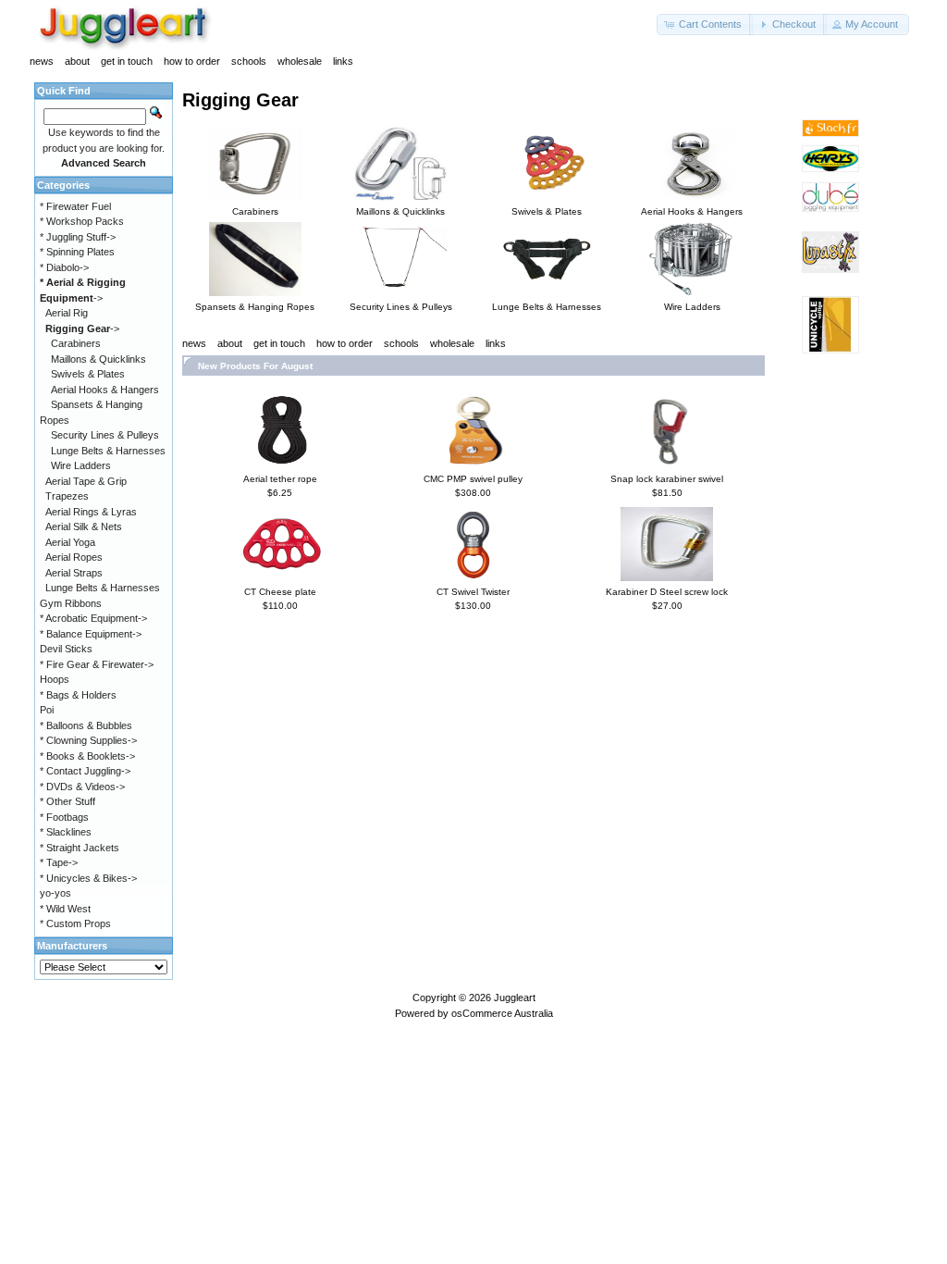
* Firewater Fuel (75, 206)
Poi (47, 709)
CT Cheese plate (280, 592)
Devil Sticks (66, 648)
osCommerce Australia (502, 1013)
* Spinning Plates (77, 251)
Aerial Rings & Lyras (91, 511)
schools (248, 61)
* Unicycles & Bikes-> (88, 878)
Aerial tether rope (280, 479)
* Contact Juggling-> (85, 770)
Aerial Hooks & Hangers (105, 389)
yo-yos (55, 892)
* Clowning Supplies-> (88, 740)
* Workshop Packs (82, 221)
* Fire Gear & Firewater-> (97, 664)
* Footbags (64, 817)
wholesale (299, 61)
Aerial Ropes (74, 557)
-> (82, 328)
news (42, 61)
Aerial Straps (74, 572)
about (77, 61)
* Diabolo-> (64, 267)
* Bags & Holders (78, 694)
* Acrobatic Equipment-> (93, 618)
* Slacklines (66, 831)
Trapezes (67, 496)
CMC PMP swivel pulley (473, 479)
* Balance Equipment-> (90, 633)
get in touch (127, 61)
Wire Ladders (81, 465)
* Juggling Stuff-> (78, 236)
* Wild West (65, 908)
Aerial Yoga (70, 542)
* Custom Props (75, 923)
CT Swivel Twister (473, 592)
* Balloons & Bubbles (86, 725)
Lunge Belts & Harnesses (108, 450)
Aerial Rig (66, 312)
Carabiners (76, 343)
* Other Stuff (67, 801)
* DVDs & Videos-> (82, 786)
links (343, 61)
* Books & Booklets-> (87, 756)
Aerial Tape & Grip (86, 481)
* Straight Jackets (79, 847)
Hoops (54, 679)
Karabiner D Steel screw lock (667, 592)
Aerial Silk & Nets (83, 526)
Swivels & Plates (88, 373)
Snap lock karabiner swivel (666, 479)
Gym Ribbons (71, 603)
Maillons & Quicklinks (98, 359)
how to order (192, 61)
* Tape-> (59, 862)
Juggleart (514, 997)
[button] (705, 24)
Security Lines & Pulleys (105, 434)
